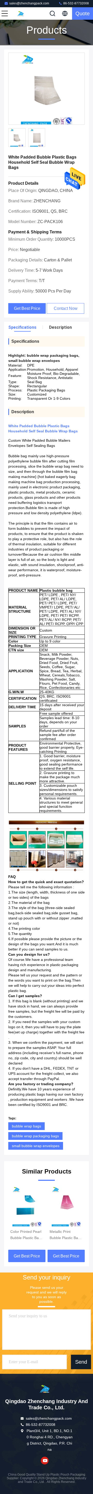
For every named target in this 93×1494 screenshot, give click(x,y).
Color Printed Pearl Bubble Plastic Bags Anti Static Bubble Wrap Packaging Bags (26, 1235)
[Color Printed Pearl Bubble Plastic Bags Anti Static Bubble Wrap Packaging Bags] (26, 1206)
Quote (82, 13)
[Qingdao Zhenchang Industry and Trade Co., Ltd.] (21, 13)
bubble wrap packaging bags (35, 1136)
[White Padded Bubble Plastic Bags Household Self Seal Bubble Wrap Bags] (46, 89)
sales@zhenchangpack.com (29, 3)
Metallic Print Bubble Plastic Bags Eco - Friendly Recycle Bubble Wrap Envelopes (66, 1235)
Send (81, 1362)
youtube (45, 1460)
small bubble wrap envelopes (35, 1146)
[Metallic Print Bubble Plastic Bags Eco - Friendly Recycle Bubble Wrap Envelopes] (66, 1206)
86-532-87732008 (76, 3)
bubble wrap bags (26, 1126)
